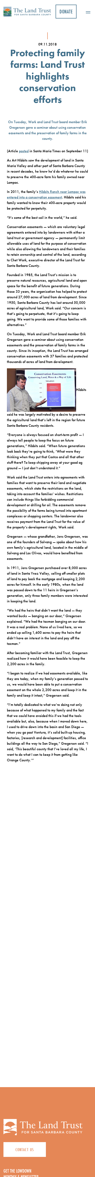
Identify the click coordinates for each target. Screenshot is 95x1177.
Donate (66, 11)
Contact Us (24, 1150)
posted (24, 151)
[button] (86, 11)
